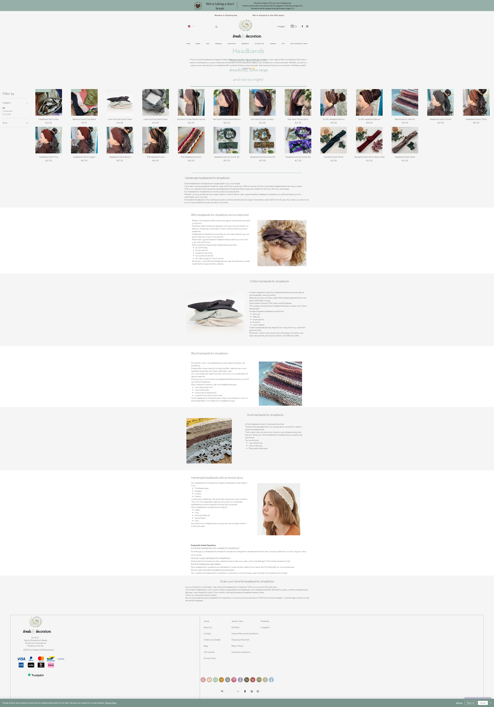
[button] (294, 26)
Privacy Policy (210, 658)
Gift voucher (209, 652)
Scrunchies (7, 114)
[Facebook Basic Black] (245, 691)
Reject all (470, 703)
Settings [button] (459, 703)
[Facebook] (302, 26)
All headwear (8, 111)
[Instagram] (307, 26)
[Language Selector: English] (191, 26)
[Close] (490, 703)
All (4, 108)
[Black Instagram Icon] (251, 691)
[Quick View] (119, 102)
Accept (483, 703)
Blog (206, 646)
